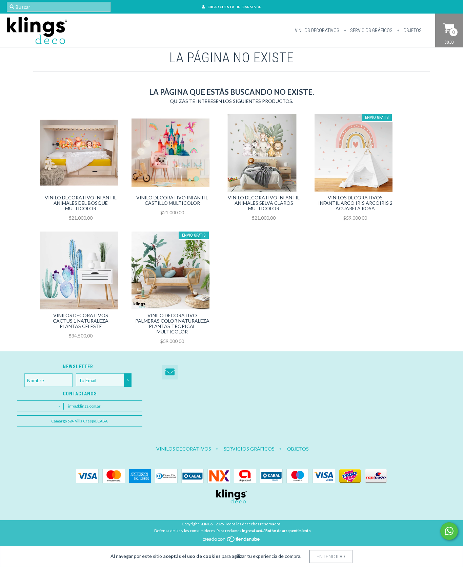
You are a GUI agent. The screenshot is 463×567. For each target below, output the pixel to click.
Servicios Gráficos (370, 30)
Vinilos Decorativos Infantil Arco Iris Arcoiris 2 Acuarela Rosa (355, 203)
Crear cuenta (220, 7)
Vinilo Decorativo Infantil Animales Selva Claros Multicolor (264, 203)
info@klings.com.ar (84, 406)
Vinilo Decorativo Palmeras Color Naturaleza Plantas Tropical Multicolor (172, 323)
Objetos (412, 30)
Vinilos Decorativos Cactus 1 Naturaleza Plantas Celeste (80, 320)
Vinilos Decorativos (317, 30)
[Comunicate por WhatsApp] (449, 531)
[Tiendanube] (231, 541)
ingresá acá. (252, 530)
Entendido (331, 556)
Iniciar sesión (249, 7)
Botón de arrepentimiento (288, 530)
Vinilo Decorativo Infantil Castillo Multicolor (172, 200)
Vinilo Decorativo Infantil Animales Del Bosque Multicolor (81, 203)
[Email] (170, 372)
